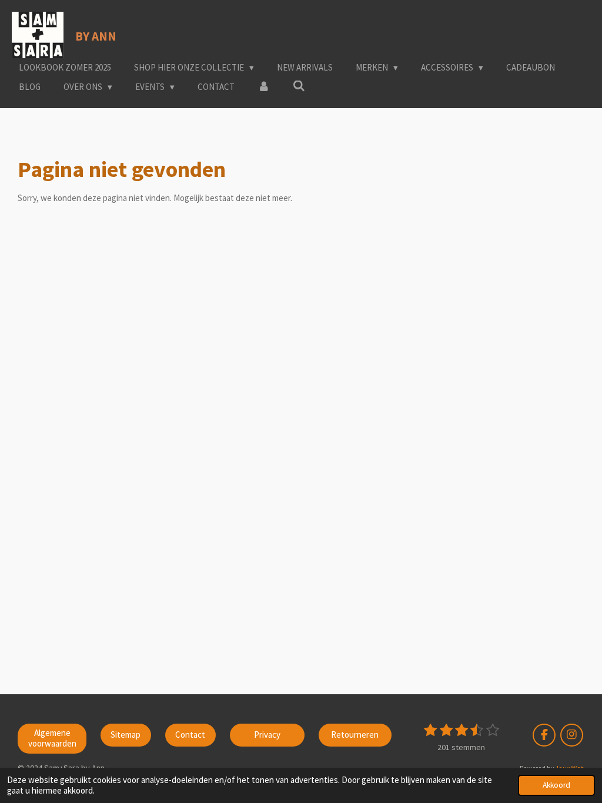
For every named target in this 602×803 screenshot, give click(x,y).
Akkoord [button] (556, 785)
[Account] (263, 87)
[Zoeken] (299, 86)
